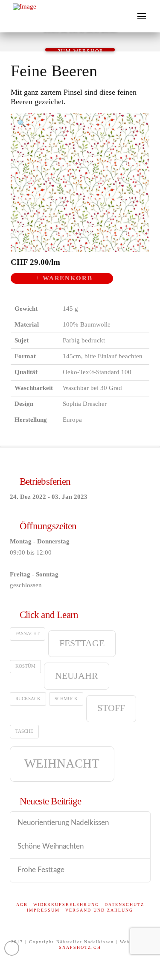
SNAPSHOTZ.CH (80, 947)
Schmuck (66, 698)
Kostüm (25, 666)
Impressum (43, 910)
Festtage (82, 643)
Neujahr (76, 676)
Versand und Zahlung (99, 910)
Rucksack (28, 698)
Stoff (111, 708)
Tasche (24, 731)
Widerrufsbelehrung (66, 904)
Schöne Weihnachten (50, 846)
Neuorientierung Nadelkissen (63, 822)
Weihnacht (61, 763)
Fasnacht (27, 633)
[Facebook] (80, 921)
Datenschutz (124, 904)
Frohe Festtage (40, 870)
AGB (22, 904)
